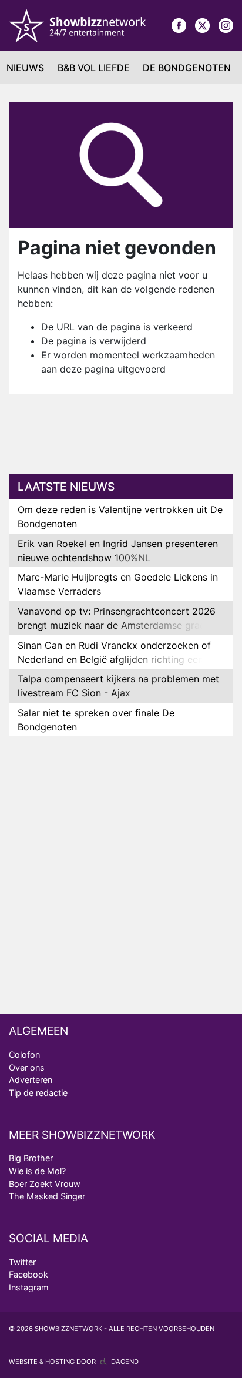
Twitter (22, 1262)
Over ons (27, 1067)
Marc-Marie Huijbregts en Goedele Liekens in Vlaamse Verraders (118, 584)
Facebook (28, 1274)
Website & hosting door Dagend (74, 1361)
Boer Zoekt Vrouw (44, 1184)
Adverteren (30, 1080)
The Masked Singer (47, 1196)
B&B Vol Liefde (94, 67)
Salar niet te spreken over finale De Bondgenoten (96, 720)
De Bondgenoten (187, 67)
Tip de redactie (38, 1093)
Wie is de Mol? (37, 1171)
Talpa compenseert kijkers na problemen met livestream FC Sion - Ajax (118, 686)
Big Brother (31, 1158)
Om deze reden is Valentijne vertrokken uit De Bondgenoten (120, 516)
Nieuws (25, 67)
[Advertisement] (125, 441)
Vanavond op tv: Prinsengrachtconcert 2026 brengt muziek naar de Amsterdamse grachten (121, 618)
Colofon (24, 1055)
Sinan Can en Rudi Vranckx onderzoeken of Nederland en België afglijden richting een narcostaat (114, 659)
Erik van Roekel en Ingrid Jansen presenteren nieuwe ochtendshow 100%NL (118, 551)
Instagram (29, 1287)
